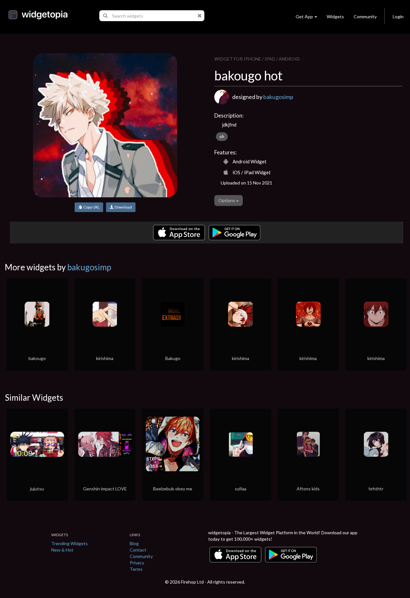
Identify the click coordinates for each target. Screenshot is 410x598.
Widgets (335, 16)
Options (227, 200)
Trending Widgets (69, 543)
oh (221, 136)
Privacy (137, 562)
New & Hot (62, 550)
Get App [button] (304, 16)
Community (365, 16)
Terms (136, 569)
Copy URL (91, 207)
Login (398, 16)
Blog (134, 543)
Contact (138, 550)
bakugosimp (278, 96)
